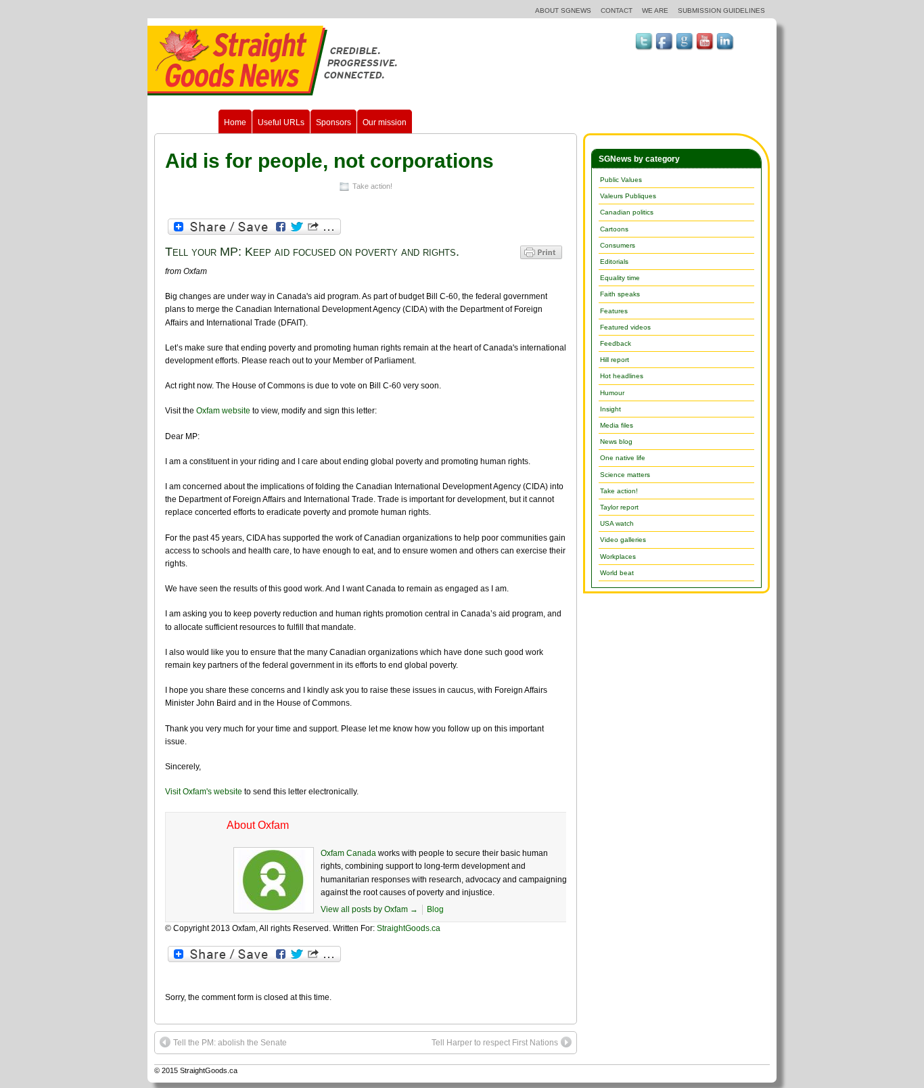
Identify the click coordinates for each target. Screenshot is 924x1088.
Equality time (620, 277)
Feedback (615, 343)
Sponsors (333, 122)
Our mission (385, 122)
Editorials (614, 261)
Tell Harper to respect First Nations (495, 1042)
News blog (616, 441)
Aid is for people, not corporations (329, 161)
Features (614, 311)
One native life (622, 457)
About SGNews (563, 10)
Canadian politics (626, 212)
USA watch (617, 523)
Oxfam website (223, 410)
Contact (616, 10)
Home (235, 122)
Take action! (372, 186)
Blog (435, 909)
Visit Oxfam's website (203, 791)
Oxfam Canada (348, 853)
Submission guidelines (721, 10)
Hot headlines (621, 376)
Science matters (625, 474)
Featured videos (625, 327)
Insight (610, 409)
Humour (612, 392)
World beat (617, 572)
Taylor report (619, 507)
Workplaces (618, 556)
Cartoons (614, 229)
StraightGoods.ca (408, 928)
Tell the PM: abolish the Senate (230, 1042)
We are (655, 10)
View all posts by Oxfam (369, 909)
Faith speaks (620, 294)
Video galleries (623, 539)
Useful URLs (281, 122)
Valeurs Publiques (628, 196)
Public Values (621, 179)
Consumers (617, 245)
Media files (616, 425)
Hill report (614, 359)
